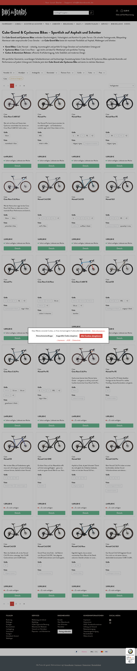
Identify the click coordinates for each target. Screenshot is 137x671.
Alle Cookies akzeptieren (91, 335)
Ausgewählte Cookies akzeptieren (66, 336)
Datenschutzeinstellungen (44, 336)
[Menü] (134, 649)
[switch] (130, 661)
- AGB (68, 340)
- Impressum (61, 340)
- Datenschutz (75, 340)
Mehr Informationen (98, 331)
